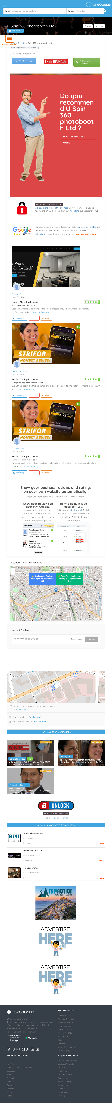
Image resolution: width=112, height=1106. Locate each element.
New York (11, 1064)
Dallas (9, 1096)
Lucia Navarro (18, 448)
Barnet (20, 43)
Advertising (63, 1085)
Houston (10, 1074)
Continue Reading (40, 312)
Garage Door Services (67, 1060)
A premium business (85, 62)
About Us (62, 1040)
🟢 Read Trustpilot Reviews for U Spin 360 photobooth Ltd (69, 578)
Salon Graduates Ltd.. (33, 850)
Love (48, 318)
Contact (61, 1043)
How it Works (64, 1026)
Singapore (11, 1085)
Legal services (64, 1092)
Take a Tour (63, 1036)
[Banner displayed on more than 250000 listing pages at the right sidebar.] (55, 941)
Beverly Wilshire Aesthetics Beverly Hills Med (81, 760)
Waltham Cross (30, 860)
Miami (9, 1092)
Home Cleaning (64, 1081)
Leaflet (80, 619)
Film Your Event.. (30, 868)
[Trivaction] (55, 903)
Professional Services (19, 785)
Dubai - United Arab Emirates (19, 1067)
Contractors (63, 1078)
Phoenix (10, 1088)
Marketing (62, 1071)
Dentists (61, 1067)
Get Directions (20, 709)
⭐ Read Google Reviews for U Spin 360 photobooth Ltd (42, 578)
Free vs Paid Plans (66, 1033)
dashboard (76, 510)
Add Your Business (66, 1019)
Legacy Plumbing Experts (25, 302)
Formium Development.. (33, 833)
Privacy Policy (64, 1051)
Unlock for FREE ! (25, 61)
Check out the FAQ (66, 1029)
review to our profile (86, 227)
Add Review (16, 31)
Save (88, 26)
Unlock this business (58, 207)
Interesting (21, 318)
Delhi (9, 1081)
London (27, 843)
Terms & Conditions (66, 1047)
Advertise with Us (65, 1022)
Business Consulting (67, 1064)
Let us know (40, 234)
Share (100, 26)
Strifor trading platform (25, 379)
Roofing (61, 1096)
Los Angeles (12, 1071)
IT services (62, 1088)
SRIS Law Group (16, 788)
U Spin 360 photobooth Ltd (49, 204)
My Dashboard (64, 1015)
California (11, 1078)
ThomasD (16, 294)
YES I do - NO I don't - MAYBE (74, 137)
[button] (9, 38)
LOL (35, 318)
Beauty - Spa (66, 756)
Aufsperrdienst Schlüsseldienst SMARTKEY (29, 762)
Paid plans (74, 210)
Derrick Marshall (19, 371)
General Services (17, 759)
